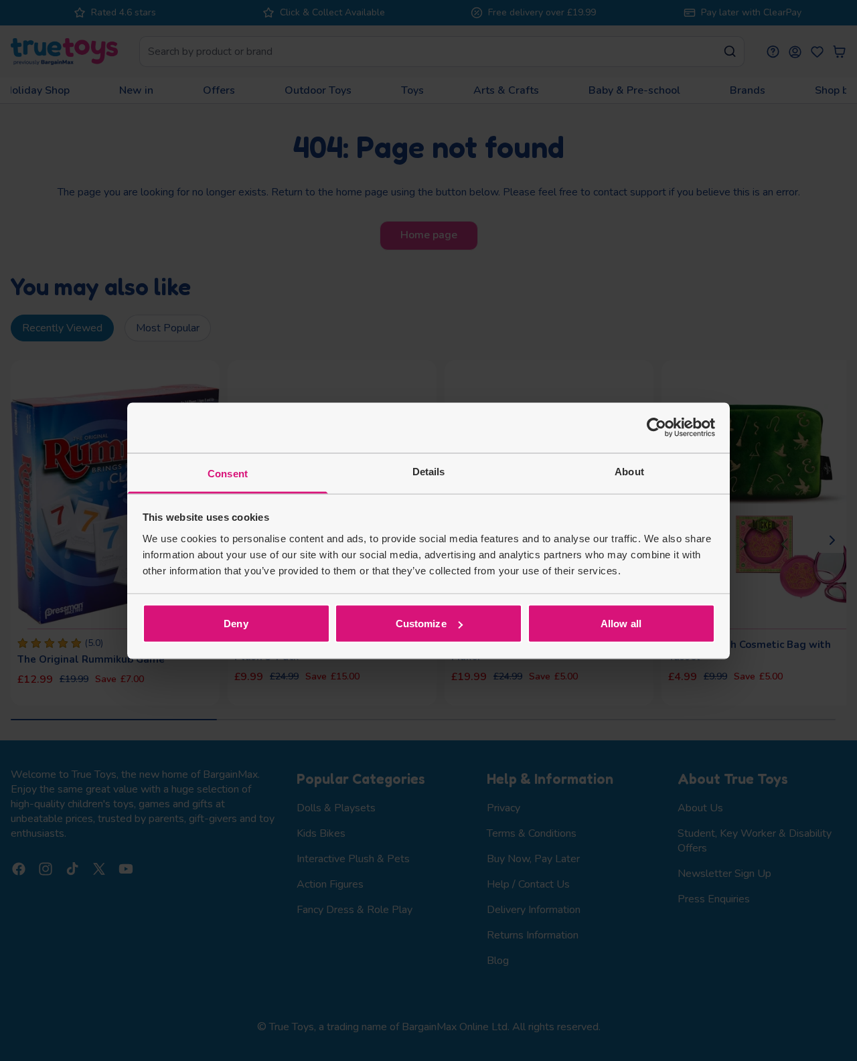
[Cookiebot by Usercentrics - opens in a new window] (656, 428)
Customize (421, 623)
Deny (236, 623)
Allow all (621, 623)
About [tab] (629, 471)
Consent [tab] (228, 473)
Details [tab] (428, 471)
